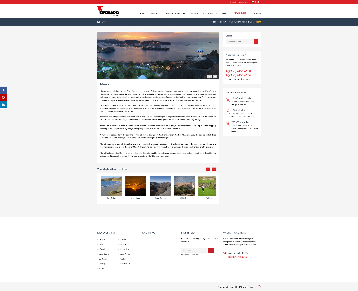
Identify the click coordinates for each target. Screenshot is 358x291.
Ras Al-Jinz (124, 249)
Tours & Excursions (175, 13)
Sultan (127, 108)
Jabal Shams (104, 254)
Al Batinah (103, 259)
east (190, 94)
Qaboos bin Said (116, 108)
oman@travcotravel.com (239, 2)
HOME (214, 22)
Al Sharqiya (124, 244)
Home (142, 13)
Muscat (102, 240)
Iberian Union (181, 97)
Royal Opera (125, 264)
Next (215, 76)
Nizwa (101, 244)
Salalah (123, 240)
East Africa (186, 100)
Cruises (194, 13)
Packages (155, 13)
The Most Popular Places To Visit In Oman (236, 22)
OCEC (101, 269)
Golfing (123, 259)
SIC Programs (210, 13)
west (180, 94)
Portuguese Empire (164, 97)
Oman (256, 2)
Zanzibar (198, 100)
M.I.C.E (225, 13)
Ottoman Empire (201, 97)
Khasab (102, 249)
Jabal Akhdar (125, 254)
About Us (256, 13)
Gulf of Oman (132, 106)
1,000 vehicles (238, 110)
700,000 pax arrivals (240, 122)
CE (143, 94)
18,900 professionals (241, 98)
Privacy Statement (225, 287)
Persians (148, 97)
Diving (102, 264)
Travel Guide (240, 13)
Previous (209, 76)
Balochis (204, 106)
